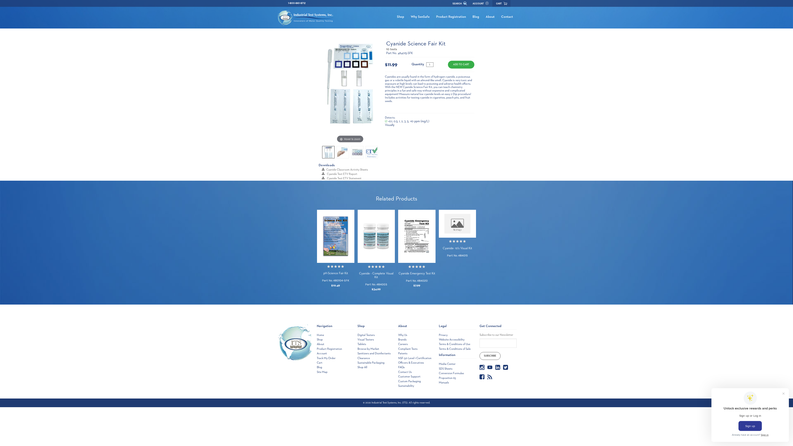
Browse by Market (368, 349)
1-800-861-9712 (297, 3)
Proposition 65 (447, 378)
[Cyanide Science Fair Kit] (328, 152)
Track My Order (326, 358)
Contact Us (405, 372)
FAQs (401, 367)
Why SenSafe (420, 17)
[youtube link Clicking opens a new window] (489, 367)
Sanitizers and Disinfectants (374, 353)
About (490, 17)
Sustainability (406, 385)
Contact (507, 17)
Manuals (444, 382)
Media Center (447, 364)
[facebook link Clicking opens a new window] (482, 376)
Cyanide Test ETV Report (341, 174)
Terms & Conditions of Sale (455, 349)
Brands (402, 339)
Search (457, 3)
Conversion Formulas (451, 373)
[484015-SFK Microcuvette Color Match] (357, 152)
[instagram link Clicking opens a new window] (482, 367)
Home (320, 335)
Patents (402, 353)
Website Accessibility (451, 339)
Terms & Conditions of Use (454, 344)
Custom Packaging (409, 381)
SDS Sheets (445, 368)
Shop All (362, 367)
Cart (319, 362)
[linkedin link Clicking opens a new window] (497, 367)
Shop (400, 17)
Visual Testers (365, 339)
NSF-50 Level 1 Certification (414, 358)
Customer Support (409, 376)
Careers (403, 344)
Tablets (361, 344)
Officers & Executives (411, 362)
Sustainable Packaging (371, 362)
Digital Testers (366, 335)
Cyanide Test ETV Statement (343, 178)
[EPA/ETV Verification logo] (372, 152)
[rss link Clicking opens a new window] (489, 376)
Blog (475, 17)
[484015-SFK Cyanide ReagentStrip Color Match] (343, 152)
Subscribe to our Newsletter (496, 334)
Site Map (322, 372)
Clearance (363, 358)
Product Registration (451, 17)
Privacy (443, 335)
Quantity (418, 64)
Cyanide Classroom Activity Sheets (347, 169)
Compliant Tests (408, 349)
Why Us (402, 335)
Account (478, 3)
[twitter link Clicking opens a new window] (505, 367)
